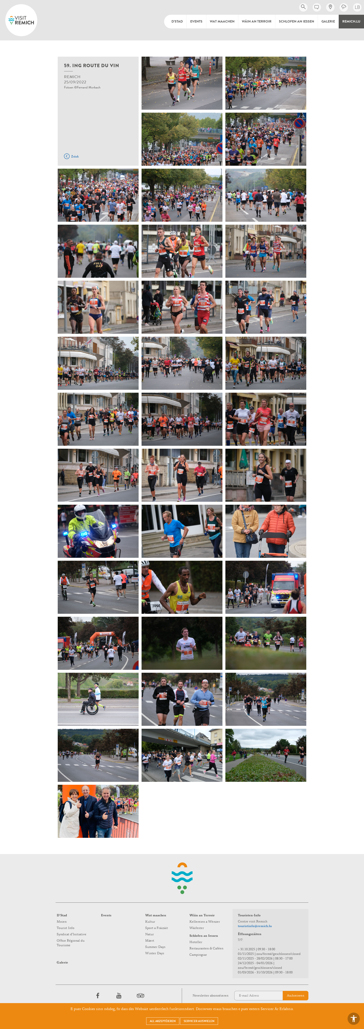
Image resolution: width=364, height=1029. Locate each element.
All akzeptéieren (163, 1021)
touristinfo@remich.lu (255, 926)
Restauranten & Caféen (206, 948)
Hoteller (195, 942)
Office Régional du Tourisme (70, 943)
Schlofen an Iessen (296, 21)
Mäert (149, 940)
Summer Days (155, 947)
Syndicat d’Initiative (71, 934)
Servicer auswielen (199, 1021)
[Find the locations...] (330, 7)
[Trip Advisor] (140, 995)
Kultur (150, 922)
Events (196, 21)
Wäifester (196, 928)
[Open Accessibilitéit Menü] (354, 1019)
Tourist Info (65, 928)
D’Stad (177, 21)
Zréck (75, 156)
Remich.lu (351, 21)
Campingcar (198, 955)
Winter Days (154, 953)
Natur (149, 934)
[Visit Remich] (21, 20)
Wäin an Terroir (257, 21)
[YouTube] (119, 995)
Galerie (328, 21)
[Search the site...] (303, 7)
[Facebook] (98, 995)
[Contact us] (317, 7)
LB (357, 7)
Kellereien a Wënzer (204, 922)
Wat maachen (222, 21)
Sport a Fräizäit (156, 928)
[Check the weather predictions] (344, 7)
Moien (62, 922)
